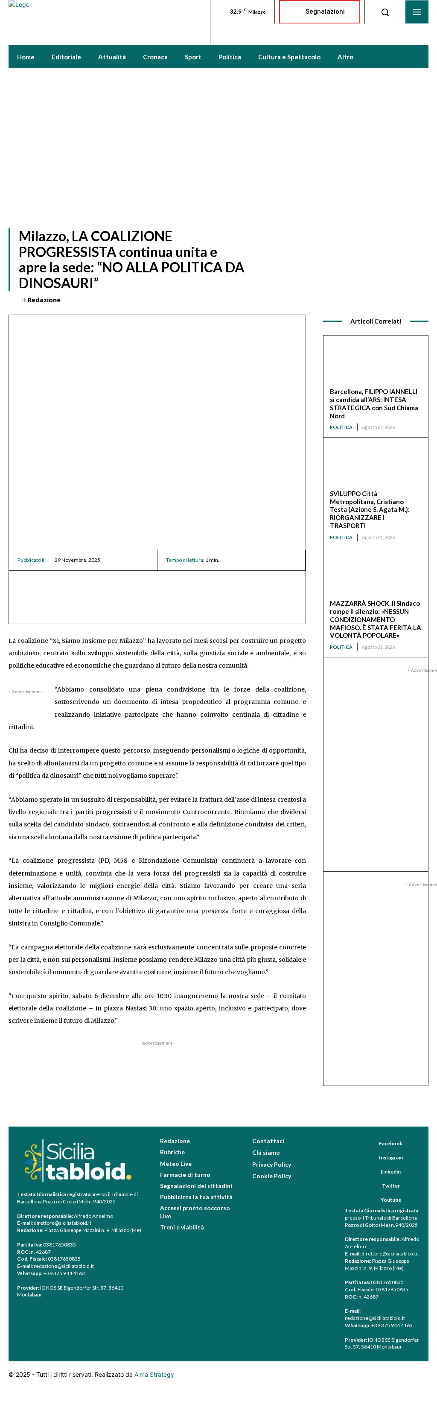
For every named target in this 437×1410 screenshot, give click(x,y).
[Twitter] (372, 1186)
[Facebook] (369, 1144)
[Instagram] (369, 1158)
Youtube (391, 1200)
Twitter (391, 1185)
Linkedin (391, 1171)
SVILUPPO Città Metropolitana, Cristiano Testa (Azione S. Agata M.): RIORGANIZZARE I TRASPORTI (370, 509)
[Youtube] (370, 1200)
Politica (341, 427)
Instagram (391, 1157)
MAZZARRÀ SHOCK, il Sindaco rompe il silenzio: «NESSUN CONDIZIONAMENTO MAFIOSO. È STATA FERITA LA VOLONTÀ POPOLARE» (375, 619)
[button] (384, 11)
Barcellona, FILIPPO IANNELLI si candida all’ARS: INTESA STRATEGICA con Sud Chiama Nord (374, 403)
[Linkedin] (370, 1172)
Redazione (44, 299)
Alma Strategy (154, 1374)
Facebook (391, 1143)
